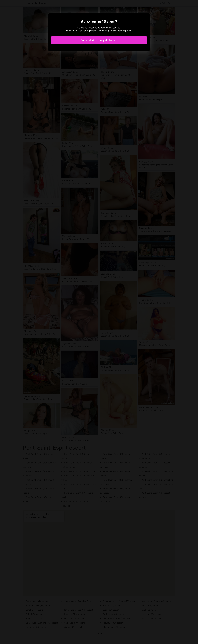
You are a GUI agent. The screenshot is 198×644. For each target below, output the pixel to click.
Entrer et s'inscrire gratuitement (99, 40)
